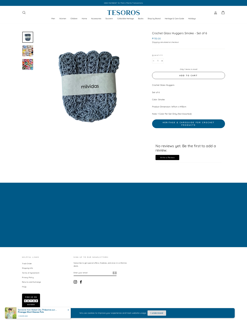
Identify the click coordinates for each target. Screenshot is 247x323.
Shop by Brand (154, 18)
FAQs (24, 287)
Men (53, 18)
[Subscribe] (114, 273)
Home (84, 18)
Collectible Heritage (125, 18)
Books (140, 18)
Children (73, 18)
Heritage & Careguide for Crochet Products (189, 123)
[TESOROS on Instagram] (75, 282)
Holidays (192, 18)
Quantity (157, 55)
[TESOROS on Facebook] (81, 282)
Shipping (155, 42)
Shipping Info (27, 268)
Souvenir (109, 18)
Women (62, 18)
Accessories (96, 18)
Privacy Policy (28, 277)
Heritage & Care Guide (174, 18)
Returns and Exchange (31, 282)
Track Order (27, 263)
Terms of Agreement (30, 273)
